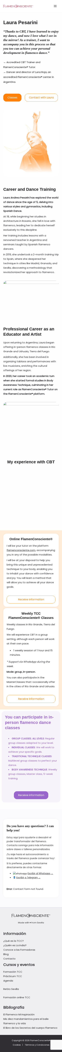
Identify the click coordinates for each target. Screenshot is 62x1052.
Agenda (8, 980)
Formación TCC (12, 971)
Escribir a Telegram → (28, 877)
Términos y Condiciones (37, 1044)
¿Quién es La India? (14, 945)
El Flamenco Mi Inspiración (19, 1014)
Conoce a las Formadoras (19, 949)
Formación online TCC (16, 997)
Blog (6, 954)
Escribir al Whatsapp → (40, 873)
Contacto (9, 958)
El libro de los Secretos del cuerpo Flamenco (30, 1027)
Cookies (17, 1044)
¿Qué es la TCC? (13, 941)
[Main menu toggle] (55, 6)
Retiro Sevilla (11, 989)
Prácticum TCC (12, 976)
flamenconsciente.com (21, 550)
